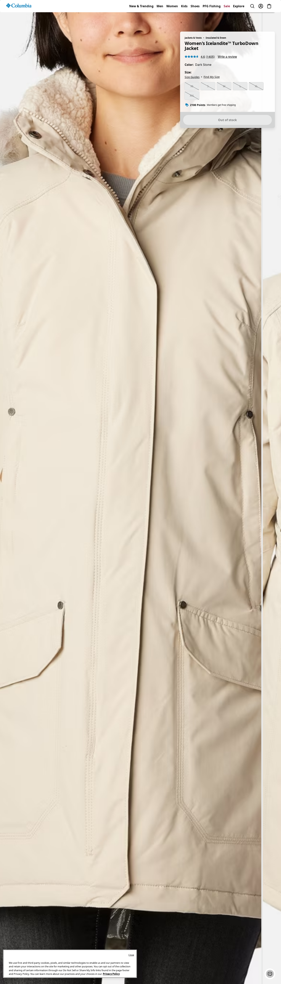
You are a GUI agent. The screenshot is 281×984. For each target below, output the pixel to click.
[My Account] (261, 20)
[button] (270, 974)
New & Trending (141, 20)
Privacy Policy (111, 974)
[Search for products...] (252, 20)
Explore (238, 20)
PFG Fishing (212, 20)
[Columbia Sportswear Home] (18, 19)
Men (160, 20)
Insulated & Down (216, 37)
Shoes (195, 20)
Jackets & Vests (193, 37)
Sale (227, 20)
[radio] (192, 86)
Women (172, 20)
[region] (140, 496)
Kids (184, 20)
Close (131, 954)
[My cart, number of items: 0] (269, 20)
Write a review (227, 56)
